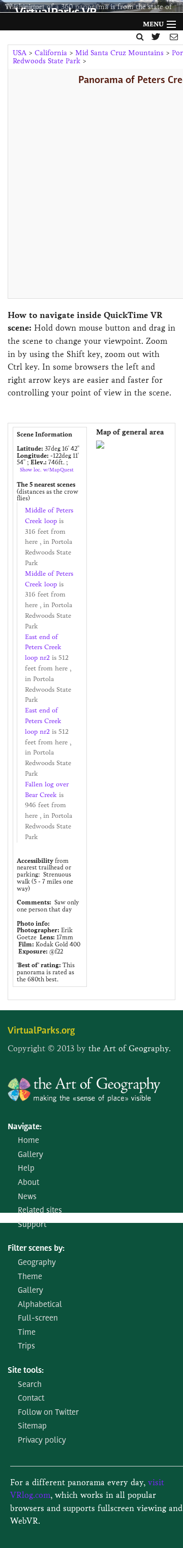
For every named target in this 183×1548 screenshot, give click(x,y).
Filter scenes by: (36, 1249)
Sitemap (32, 1426)
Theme (30, 1277)
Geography (37, 1263)
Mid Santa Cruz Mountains (119, 53)
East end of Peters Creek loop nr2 (43, 647)
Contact (31, 1399)
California (51, 53)
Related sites (40, 1211)
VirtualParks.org (41, 1031)
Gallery (30, 1155)
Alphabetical (40, 1305)
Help (26, 1169)
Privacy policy (42, 1441)
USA (19, 53)
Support (32, 1225)
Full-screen (38, 1319)
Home (28, 1141)
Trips (26, 1346)
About (28, 1183)
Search (30, 1385)
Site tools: (26, 1371)
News (27, 1197)
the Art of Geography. (129, 1048)
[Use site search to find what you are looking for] (140, 37)
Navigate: (25, 1127)
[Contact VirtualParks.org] (174, 37)
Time (27, 1333)
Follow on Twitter (48, 1413)
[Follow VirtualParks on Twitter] (156, 37)
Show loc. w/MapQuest (47, 470)
